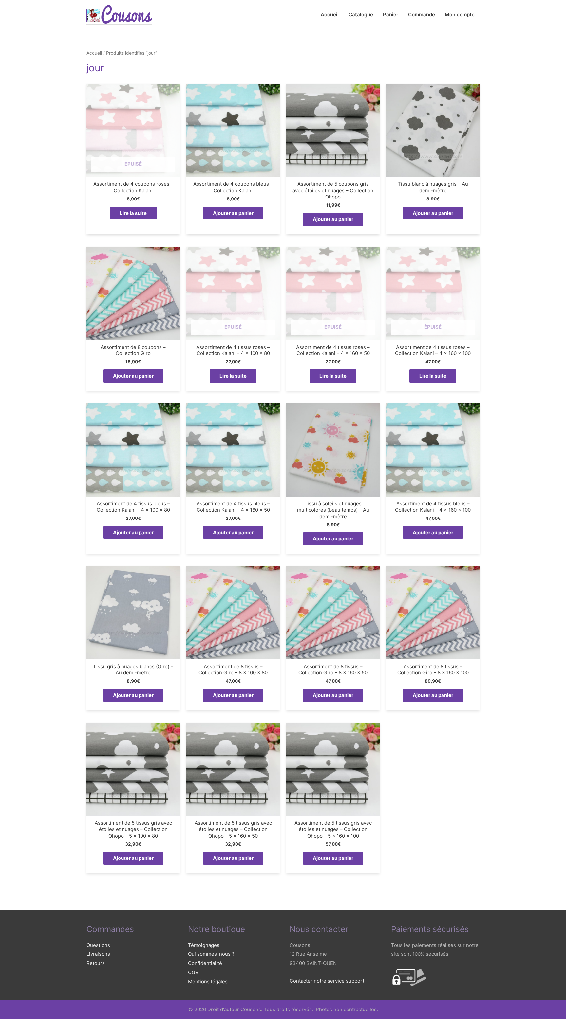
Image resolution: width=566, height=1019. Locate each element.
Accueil (330, 14)
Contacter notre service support (327, 981)
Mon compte (460, 14)
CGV (193, 972)
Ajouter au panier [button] (233, 213)
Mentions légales (208, 981)
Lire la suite (133, 213)
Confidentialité (205, 963)
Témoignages (203, 945)
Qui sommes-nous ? (211, 954)
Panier (390, 14)
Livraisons (98, 954)
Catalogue (361, 14)
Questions (98, 945)
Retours (95, 963)
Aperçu (133, 171)
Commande (421, 14)
